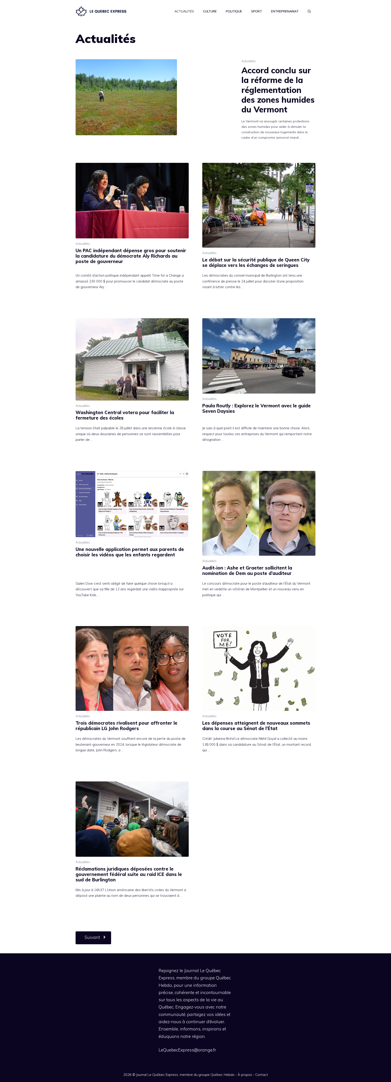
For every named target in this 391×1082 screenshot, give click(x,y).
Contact (261, 1075)
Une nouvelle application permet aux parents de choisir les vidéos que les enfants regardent (130, 552)
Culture (210, 11)
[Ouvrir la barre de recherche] (309, 11)
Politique (234, 11)
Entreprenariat (285, 11)
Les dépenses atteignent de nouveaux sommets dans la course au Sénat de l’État (256, 725)
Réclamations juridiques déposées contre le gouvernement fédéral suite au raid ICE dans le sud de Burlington (129, 874)
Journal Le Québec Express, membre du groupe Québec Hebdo (185, 1075)
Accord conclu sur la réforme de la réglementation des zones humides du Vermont (278, 89)
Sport (256, 11)
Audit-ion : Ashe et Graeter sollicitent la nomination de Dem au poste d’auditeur (247, 570)
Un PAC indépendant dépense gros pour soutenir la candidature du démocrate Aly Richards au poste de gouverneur (131, 256)
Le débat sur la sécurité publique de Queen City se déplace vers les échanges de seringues (256, 262)
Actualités (184, 11)
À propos (245, 1075)
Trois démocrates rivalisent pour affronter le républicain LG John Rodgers (126, 725)
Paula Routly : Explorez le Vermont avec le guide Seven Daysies (256, 408)
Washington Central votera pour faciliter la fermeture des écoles (125, 415)
